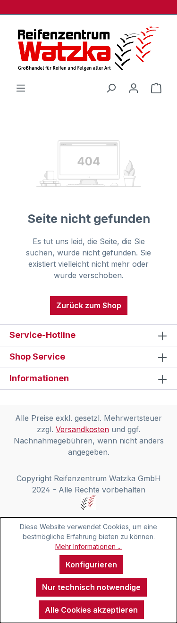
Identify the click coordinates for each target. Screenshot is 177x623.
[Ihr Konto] (133, 87)
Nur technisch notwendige (91, 587)
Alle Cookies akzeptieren (91, 610)
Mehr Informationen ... (88, 546)
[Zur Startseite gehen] (88, 48)
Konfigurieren (91, 564)
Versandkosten (82, 429)
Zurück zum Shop (88, 305)
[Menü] (20, 87)
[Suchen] (111, 87)
